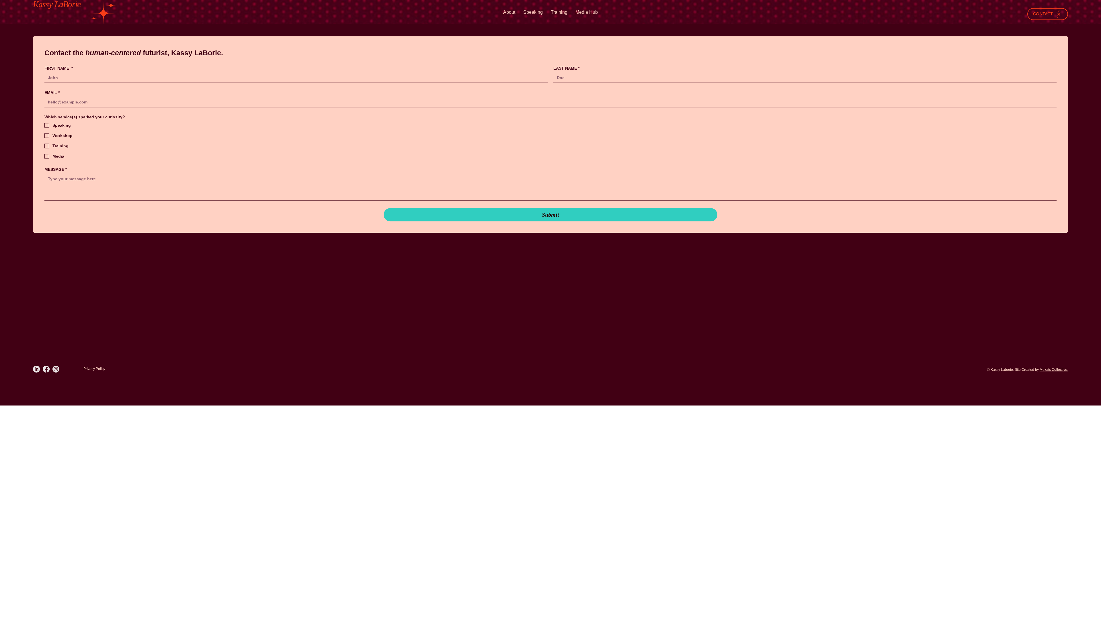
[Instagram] (55, 369)
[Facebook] (46, 369)
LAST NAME (566, 68)
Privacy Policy (94, 369)
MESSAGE (55, 169)
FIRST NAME (58, 68)
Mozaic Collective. (1054, 370)
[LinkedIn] (36, 369)
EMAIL (52, 92)
